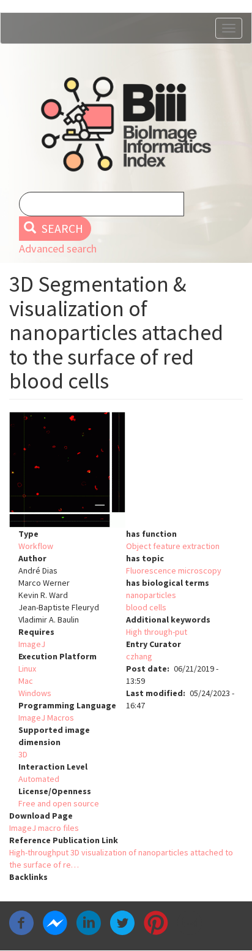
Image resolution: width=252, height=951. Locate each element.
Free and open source (58, 803)
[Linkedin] (88, 921)
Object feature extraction (173, 545)
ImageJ (31, 644)
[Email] (189, 921)
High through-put (156, 631)
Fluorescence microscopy (173, 570)
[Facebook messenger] (55, 921)
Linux (27, 668)
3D (23, 754)
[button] (126, 470)
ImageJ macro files (44, 827)
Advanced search (58, 248)
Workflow (35, 545)
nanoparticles (151, 595)
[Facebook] (21, 921)
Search (61, 228)
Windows (34, 693)
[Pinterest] (156, 921)
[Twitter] (122, 921)
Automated (38, 778)
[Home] (126, 124)
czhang (139, 656)
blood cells (146, 607)
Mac (25, 680)
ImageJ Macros (46, 717)
